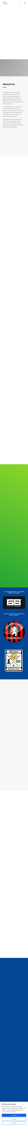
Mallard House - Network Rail (11, 328)
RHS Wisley (5, 359)
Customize (14, 1119)
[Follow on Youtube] (20, 1096)
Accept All (14, 1115)
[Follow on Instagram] (14, 999)
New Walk (5, 393)
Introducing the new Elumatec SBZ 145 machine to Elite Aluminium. (14, 715)
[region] (14, 1114)
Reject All (14, 1123)
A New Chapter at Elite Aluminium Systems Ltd (14, 776)
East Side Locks (7, 424)
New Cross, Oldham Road (10, 199)
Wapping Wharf (7, 262)
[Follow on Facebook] (14, 992)
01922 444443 (11, 980)
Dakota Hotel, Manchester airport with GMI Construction (14, 745)
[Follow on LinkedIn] (5, 992)
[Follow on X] (22, 992)
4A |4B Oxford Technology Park (12, 230)
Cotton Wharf (6, 455)
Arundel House (7, 296)
